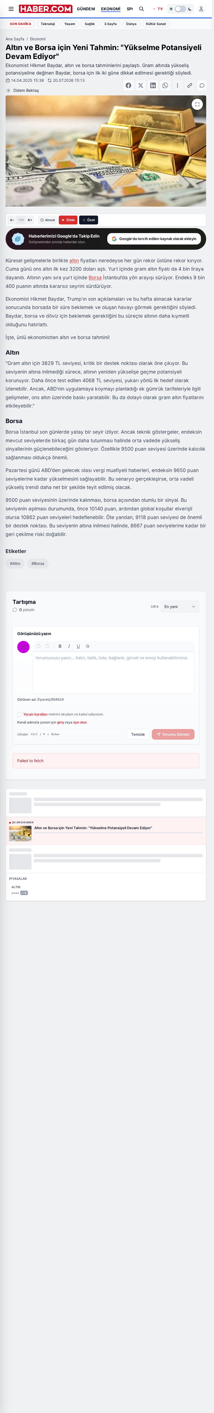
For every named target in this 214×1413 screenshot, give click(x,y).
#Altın (15, 557)
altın (74, 255)
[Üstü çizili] (87, 640)
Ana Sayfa (15, 38)
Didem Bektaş (109, 82)
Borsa (95, 272)
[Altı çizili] (78, 640)
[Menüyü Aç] (11, 8)
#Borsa (37, 557)
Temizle (138, 729)
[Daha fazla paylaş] (177, 83)
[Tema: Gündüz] (180, 9)
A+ (30, 214)
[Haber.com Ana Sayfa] (45, 8)
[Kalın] (60, 640)
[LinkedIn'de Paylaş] (164, 83)
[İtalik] (69, 640)
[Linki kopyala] (189, 83)
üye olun (80, 717)
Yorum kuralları (35, 708)
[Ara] (141, 8)
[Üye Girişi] (201, 9)
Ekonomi (37, 38)
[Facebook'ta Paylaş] (140, 83)
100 (21, 214)
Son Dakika (20, 24)
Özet (91, 214)
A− (12, 214)
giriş (60, 717)
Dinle (71, 214)
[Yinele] (47, 640)
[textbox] (113, 667)
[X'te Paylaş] (152, 83)
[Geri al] (39, 640)
